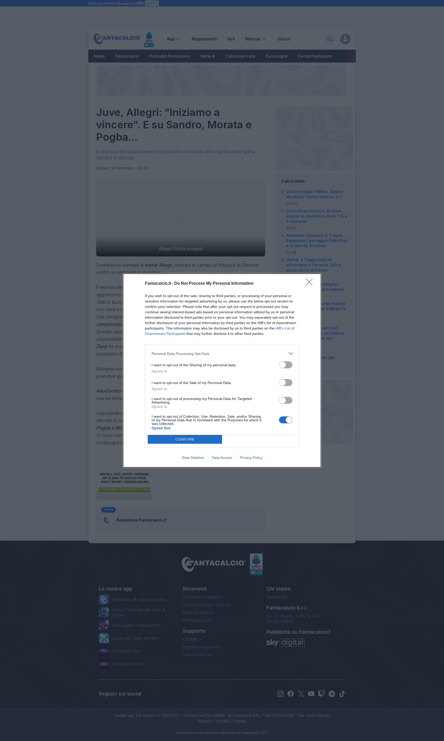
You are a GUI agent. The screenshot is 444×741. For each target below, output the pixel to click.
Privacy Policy (251, 458)
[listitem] (222, 353)
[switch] (285, 364)
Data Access (222, 458)
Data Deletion (193, 458)
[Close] (311, 284)
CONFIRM (185, 439)
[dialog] (222, 370)
